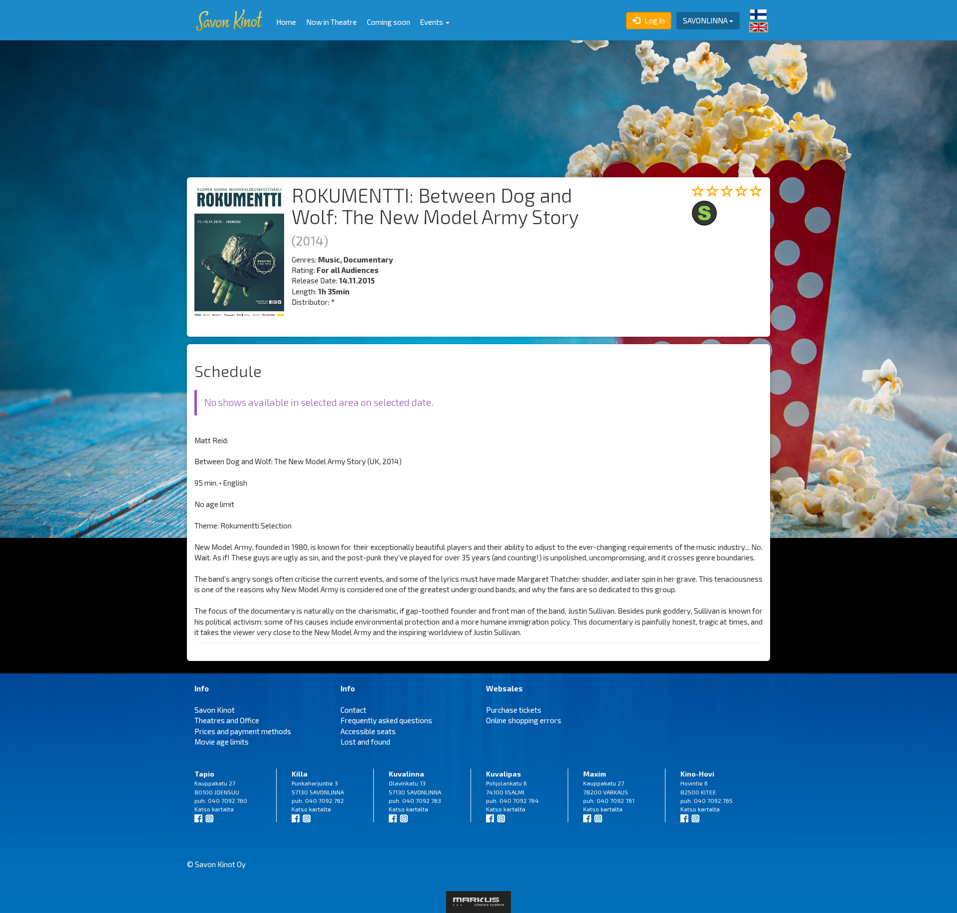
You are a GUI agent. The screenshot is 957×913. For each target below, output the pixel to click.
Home (286, 21)
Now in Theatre (331, 21)
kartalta (223, 808)
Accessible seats (368, 731)
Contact (353, 709)
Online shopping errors (523, 720)
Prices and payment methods (242, 731)
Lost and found (365, 741)
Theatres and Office (226, 720)
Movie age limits (221, 741)
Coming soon (388, 21)
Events (432, 21)
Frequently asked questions (386, 720)
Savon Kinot (214, 709)
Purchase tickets (513, 709)
